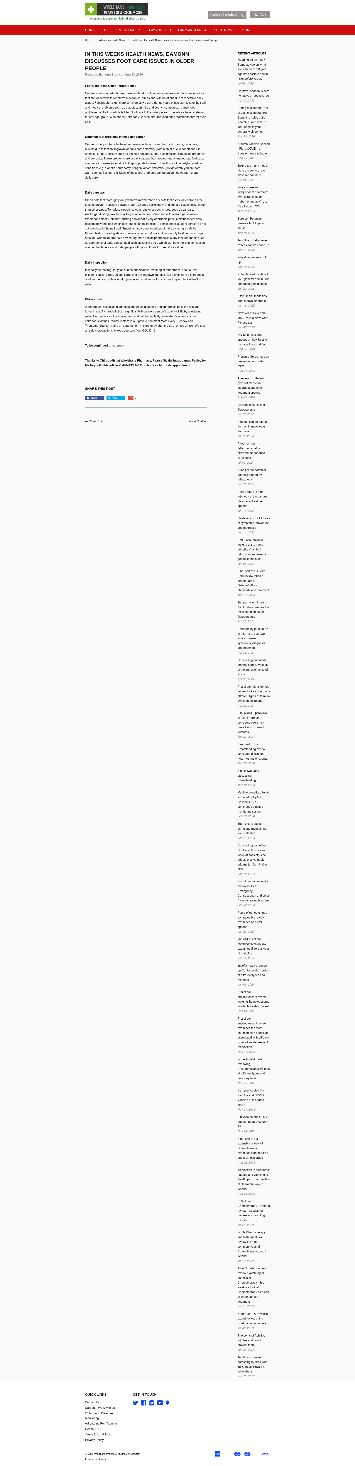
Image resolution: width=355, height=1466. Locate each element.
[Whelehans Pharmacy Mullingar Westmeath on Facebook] (143, 1404)
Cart (262, 14)
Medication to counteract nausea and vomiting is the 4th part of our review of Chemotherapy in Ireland (254, 1179)
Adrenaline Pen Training (101, 1423)
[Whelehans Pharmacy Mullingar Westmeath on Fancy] (167, 1404)
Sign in (239, 8)
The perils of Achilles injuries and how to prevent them (251, 1340)
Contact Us (92, 1402)
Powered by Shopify (95, 1459)
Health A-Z (92, 1429)
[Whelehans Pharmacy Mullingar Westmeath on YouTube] (160, 1404)
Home (90, 30)
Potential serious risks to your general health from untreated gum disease (254, 279)
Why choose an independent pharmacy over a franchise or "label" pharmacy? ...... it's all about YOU (253, 196)
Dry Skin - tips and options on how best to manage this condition (252, 339)
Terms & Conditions (98, 1434)
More (246, 30)
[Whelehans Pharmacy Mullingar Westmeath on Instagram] (152, 1404)
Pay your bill (160, 30)
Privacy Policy (94, 1440)
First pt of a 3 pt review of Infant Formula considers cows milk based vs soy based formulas (252, 722)
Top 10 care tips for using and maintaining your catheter (252, 828)
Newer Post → (197, 421)
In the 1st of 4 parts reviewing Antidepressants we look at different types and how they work (254, 1068)
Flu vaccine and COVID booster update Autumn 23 (253, 1121)
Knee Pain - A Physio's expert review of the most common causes (253, 1318)
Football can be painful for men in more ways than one (253, 426)
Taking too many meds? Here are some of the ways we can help (253, 170)
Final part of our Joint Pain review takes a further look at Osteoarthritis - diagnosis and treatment (253, 580)
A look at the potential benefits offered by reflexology (252, 474)
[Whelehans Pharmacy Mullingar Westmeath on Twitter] (135, 1404)
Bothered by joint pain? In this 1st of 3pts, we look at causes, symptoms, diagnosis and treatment (253, 638)
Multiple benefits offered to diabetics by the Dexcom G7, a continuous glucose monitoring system (253, 801)
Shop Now (223, 30)
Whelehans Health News (112, 40)
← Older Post (94, 421)
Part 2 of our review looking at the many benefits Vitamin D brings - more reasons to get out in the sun (253, 549)
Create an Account (258, 8)
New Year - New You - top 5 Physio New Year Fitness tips (253, 318)
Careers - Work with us (100, 1407)
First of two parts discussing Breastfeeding (248, 775)
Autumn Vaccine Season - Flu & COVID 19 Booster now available (254, 148)
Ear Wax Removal (193, 30)
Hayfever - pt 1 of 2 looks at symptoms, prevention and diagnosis (254, 523)
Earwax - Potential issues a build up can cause (251, 223)
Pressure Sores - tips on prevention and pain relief (253, 361)
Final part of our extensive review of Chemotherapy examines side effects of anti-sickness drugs (253, 1148)
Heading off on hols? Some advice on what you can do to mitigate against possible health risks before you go (253, 69)
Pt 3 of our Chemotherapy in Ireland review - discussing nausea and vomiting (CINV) (254, 1210)
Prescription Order (122, 30)
